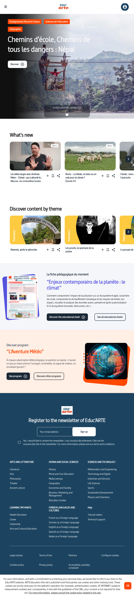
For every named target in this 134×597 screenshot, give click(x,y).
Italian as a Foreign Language (63, 536)
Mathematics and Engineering (102, 469)
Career (13, 519)
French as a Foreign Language (63, 518)
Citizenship (15, 524)
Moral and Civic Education (61, 474)
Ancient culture (17, 488)
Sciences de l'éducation (57, 21)
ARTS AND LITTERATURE (22, 462)
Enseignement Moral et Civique (24, 21)
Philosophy (15, 478)
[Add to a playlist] (48, 175)
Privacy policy (46, 565)
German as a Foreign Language (64, 522)
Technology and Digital (99, 474)
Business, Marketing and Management (61, 494)
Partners (73, 555)
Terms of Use (45, 555)
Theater (13, 483)
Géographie (15, 29)
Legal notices (16, 555)
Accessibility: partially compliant (79, 566)
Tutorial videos (95, 514)
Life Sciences (94, 483)
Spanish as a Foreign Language (64, 531)
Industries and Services (99, 478)
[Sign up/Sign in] (124, 7)
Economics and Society (60, 488)
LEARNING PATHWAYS (20, 507)
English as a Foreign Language (64, 527)
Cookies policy (17, 565)
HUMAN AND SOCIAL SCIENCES (63, 462)
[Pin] (53, 175)
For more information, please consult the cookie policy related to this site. (65, 592)
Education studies (57, 500)
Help (90, 507)
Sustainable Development (100, 492)
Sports (91, 488)
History (52, 469)
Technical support (96, 519)
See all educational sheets (110, 317)
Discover (14, 64)
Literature (14, 469)
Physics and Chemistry (99, 497)
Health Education (18, 514)
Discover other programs (49, 376)
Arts (12, 474)
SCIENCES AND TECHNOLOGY (102, 462)
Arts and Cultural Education (23, 528)
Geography (54, 483)
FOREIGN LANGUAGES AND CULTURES (62, 509)
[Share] (58, 175)
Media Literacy (56, 478)
